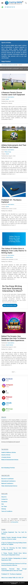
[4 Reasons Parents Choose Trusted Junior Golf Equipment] (14, 81)
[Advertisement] (14, 25)
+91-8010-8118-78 (10, 7)
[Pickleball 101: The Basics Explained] (14, 189)
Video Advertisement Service (9, 486)
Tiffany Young (7, 151)
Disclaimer (4, 501)
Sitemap (3, 509)
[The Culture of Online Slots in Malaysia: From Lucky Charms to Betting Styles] (14, 239)
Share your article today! (9, 305)
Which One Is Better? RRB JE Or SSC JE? (12, 577)
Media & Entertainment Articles (9, 459)
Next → (14, 372)
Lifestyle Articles (6, 457)
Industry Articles (5, 455)
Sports (7, 99)
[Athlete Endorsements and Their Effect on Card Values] (14, 134)
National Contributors (7, 483)
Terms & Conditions (6, 511)
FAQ (2, 504)
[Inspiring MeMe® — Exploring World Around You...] (14, 3)
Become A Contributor (7, 478)
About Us (3, 497)
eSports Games (9, 257)
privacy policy (14, 522)
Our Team (4, 506)
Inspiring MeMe (14, 582)
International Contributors (8, 481)
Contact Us (4, 499)
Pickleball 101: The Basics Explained (11, 574)
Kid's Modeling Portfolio (8, 467)
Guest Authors (11, 97)
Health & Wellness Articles (8, 452)
